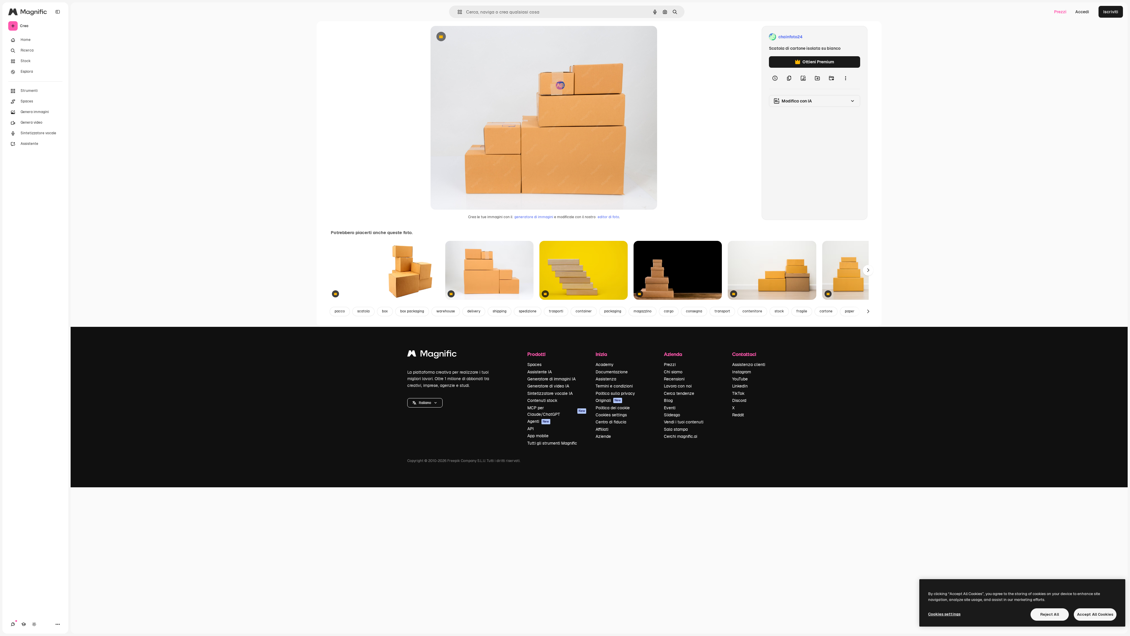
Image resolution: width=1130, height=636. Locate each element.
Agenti (538, 421)
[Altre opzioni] (845, 78)
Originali (608, 400)
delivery (473, 311)
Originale (469, 37)
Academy (605, 364)
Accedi (1082, 11)
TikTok (738, 393)
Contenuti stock (542, 400)
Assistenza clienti (748, 364)
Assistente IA (539, 372)
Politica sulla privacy (615, 393)
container (584, 311)
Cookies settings (611, 415)
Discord (739, 400)
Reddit (738, 415)
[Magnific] (432, 355)
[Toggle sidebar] (57, 11)
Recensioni (674, 379)
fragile (801, 311)
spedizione (527, 311)
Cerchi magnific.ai (680, 436)
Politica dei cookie (613, 407)
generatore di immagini (533, 217)
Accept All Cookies (1095, 614)
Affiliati (602, 429)
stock (779, 311)
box (385, 311)
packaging (612, 311)
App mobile (538, 435)
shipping (499, 311)
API (530, 428)
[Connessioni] (13, 624)
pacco (340, 311)
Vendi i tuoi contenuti (683, 422)
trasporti (556, 311)
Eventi (669, 407)
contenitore (752, 311)
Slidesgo (672, 415)
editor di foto (608, 217)
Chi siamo (673, 372)
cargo (669, 311)
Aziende (603, 436)
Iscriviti (1110, 11)
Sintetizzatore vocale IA (550, 393)
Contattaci (744, 354)
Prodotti (536, 354)
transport (722, 311)
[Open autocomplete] (457, 12)
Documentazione (612, 372)
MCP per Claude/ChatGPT (556, 411)
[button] (425, 403)
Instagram (741, 372)
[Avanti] (868, 270)
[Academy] (23, 624)
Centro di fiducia (611, 422)
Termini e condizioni (614, 386)
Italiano (425, 402)
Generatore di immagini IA (551, 379)
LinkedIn (740, 386)
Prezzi (1060, 11)
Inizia (601, 354)
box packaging (412, 311)
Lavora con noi (678, 386)
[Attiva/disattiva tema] (34, 624)
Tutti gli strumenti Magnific (552, 443)
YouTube (740, 379)
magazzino (643, 311)
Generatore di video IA (548, 386)
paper (850, 311)
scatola (363, 311)
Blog (668, 400)
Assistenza (606, 379)
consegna (694, 311)
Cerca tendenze (679, 393)
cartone (826, 311)
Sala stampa (676, 429)
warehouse (445, 311)
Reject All (1049, 614)
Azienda (673, 354)
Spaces (534, 364)
